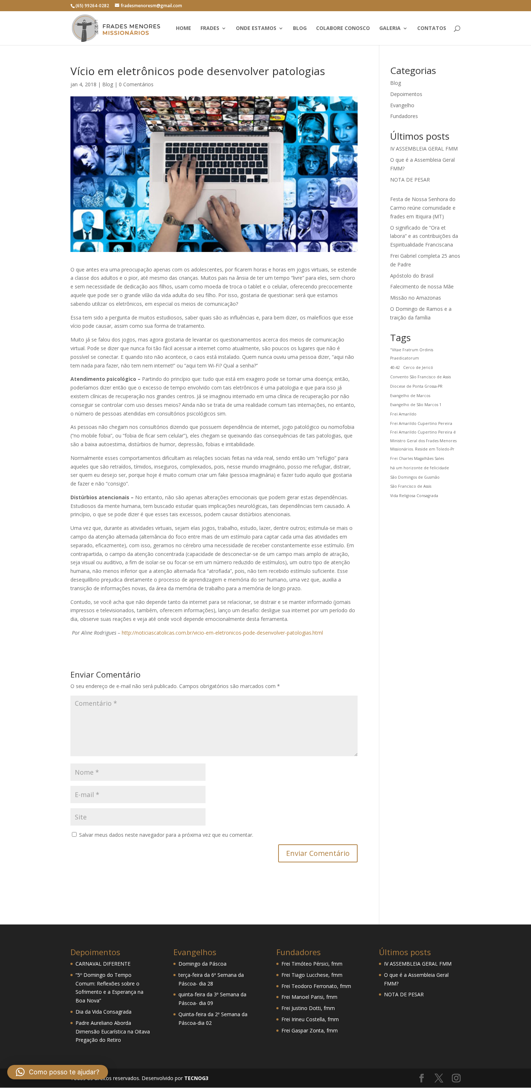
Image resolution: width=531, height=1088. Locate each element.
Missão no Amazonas (415, 297)
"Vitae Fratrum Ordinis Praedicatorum (411, 354)
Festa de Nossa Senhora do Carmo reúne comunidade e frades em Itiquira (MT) (423, 208)
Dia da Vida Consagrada (103, 1011)
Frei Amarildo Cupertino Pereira (421, 423)
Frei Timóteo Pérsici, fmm (311, 963)
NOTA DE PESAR (410, 179)
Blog (300, 28)
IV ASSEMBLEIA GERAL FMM (424, 148)
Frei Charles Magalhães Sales (417, 458)
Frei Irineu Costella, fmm (310, 1019)
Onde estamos (256, 28)
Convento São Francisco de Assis (420, 376)
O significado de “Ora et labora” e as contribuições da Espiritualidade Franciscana (424, 236)
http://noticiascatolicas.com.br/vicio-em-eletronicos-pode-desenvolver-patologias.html (222, 632)
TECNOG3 (195, 1078)
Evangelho (402, 105)
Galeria (390, 28)
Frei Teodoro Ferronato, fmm (316, 986)
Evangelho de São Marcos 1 (415, 404)
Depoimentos (406, 94)
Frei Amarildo (403, 414)
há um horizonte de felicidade (419, 467)
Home (183, 28)
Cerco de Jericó (418, 367)
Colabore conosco (343, 28)
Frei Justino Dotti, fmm (308, 1008)
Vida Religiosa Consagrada (414, 495)
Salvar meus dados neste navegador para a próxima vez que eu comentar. (166, 834)
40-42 (395, 367)
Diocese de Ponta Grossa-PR (416, 386)
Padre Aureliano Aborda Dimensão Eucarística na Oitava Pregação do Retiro (112, 1031)
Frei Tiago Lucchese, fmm (311, 974)
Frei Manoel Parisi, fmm (309, 996)
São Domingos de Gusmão (415, 477)
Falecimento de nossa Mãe (422, 286)
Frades (209, 28)
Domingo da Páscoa (202, 963)
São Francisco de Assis (410, 486)
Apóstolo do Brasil (411, 275)
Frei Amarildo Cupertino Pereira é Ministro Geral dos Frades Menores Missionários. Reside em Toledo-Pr (423, 441)
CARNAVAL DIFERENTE (102, 963)
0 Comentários (136, 84)
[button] (57, 1072)
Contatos (431, 28)
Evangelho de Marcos (410, 395)
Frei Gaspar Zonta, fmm (309, 1030)
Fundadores (404, 116)
